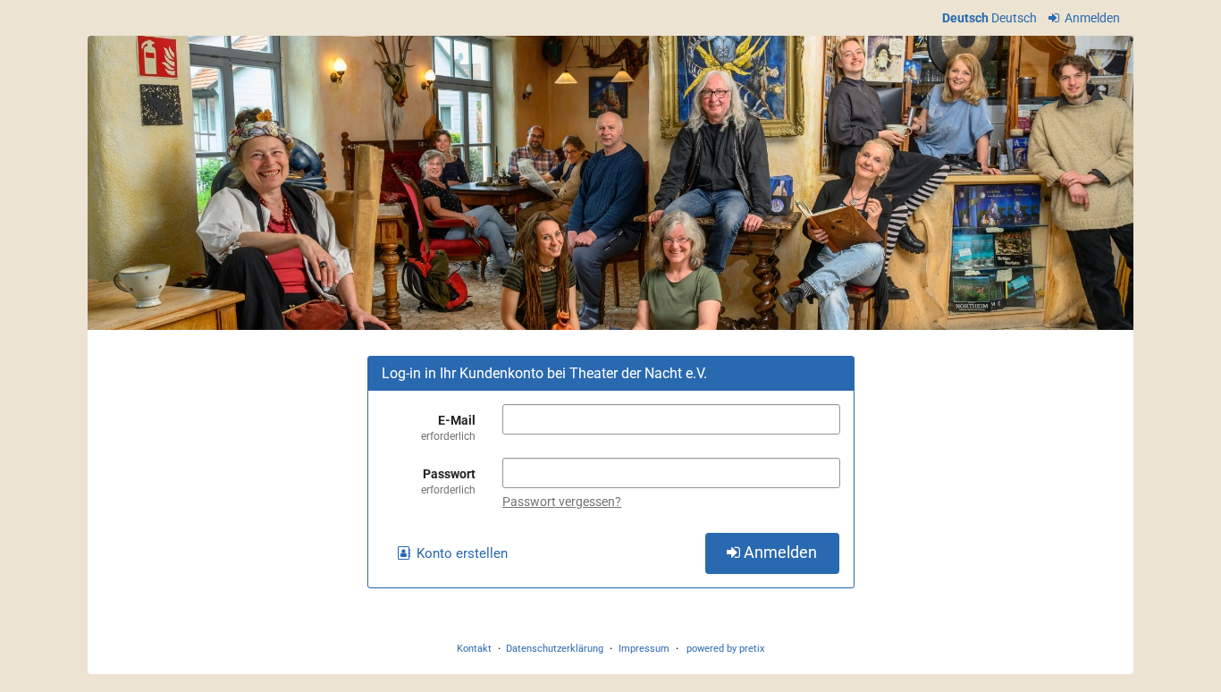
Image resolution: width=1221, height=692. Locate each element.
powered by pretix (725, 648)
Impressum (644, 648)
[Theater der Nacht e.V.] (610, 183)
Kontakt (474, 648)
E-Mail (448, 428)
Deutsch (965, 18)
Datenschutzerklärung (554, 648)
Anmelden (1091, 18)
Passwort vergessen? (561, 501)
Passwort (448, 481)
